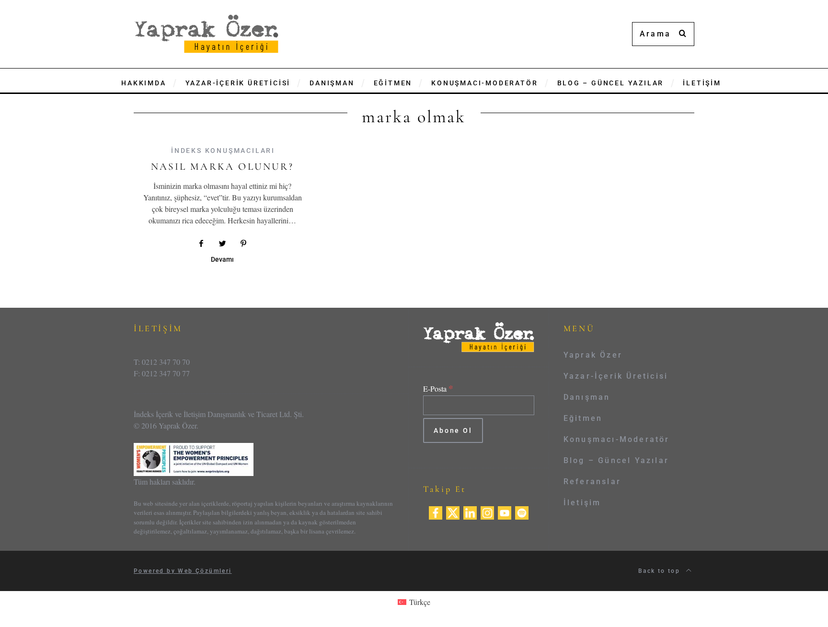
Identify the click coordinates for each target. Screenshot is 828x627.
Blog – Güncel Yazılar (616, 460)
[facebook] (435, 511)
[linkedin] (470, 511)
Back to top (660, 571)
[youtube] (504, 511)
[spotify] (521, 511)
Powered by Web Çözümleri (183, 571)
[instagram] (487, 511)
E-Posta (438, 388)
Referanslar (592, 481)
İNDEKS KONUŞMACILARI (223, 150)
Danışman (587, 397)
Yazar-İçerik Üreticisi (616, 376)
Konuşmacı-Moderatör (617, 439)
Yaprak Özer (593, 355)
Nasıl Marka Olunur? (222, 167)
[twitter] (452, 511)
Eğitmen (583, 418)
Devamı (222, 259)
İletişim (582, 502)
